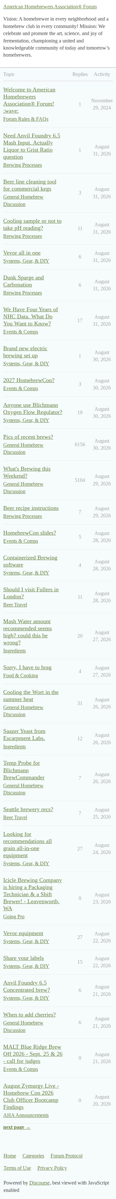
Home (10, 1155)
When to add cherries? (29, 1014)
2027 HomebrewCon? (28, 380)
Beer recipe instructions (31, 508)
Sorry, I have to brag (27, 667)
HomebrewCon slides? (29, 532)
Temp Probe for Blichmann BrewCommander (23, 770)
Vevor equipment (23, 933)
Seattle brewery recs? (28, 809)
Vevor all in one (22, 252)
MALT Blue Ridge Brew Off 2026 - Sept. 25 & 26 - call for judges (33, 1054)
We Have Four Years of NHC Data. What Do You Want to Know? (30, 316)
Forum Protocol (66, 1155)
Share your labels (23, 958)
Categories (33, 1155)
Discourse (39, 1182)
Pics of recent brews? (28, 437)
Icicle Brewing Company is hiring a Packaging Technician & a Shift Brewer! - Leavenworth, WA (32, 894)
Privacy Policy (52, 1168)
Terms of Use (17, 1168)
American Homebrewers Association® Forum (50, 6)
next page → (17, 1127)
